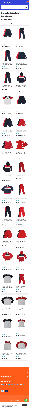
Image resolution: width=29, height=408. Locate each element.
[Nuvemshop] (14, 401)
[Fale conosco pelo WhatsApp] (26, 400)
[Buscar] (26, 7)
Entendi (24, 405)
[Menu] (2, 2)
